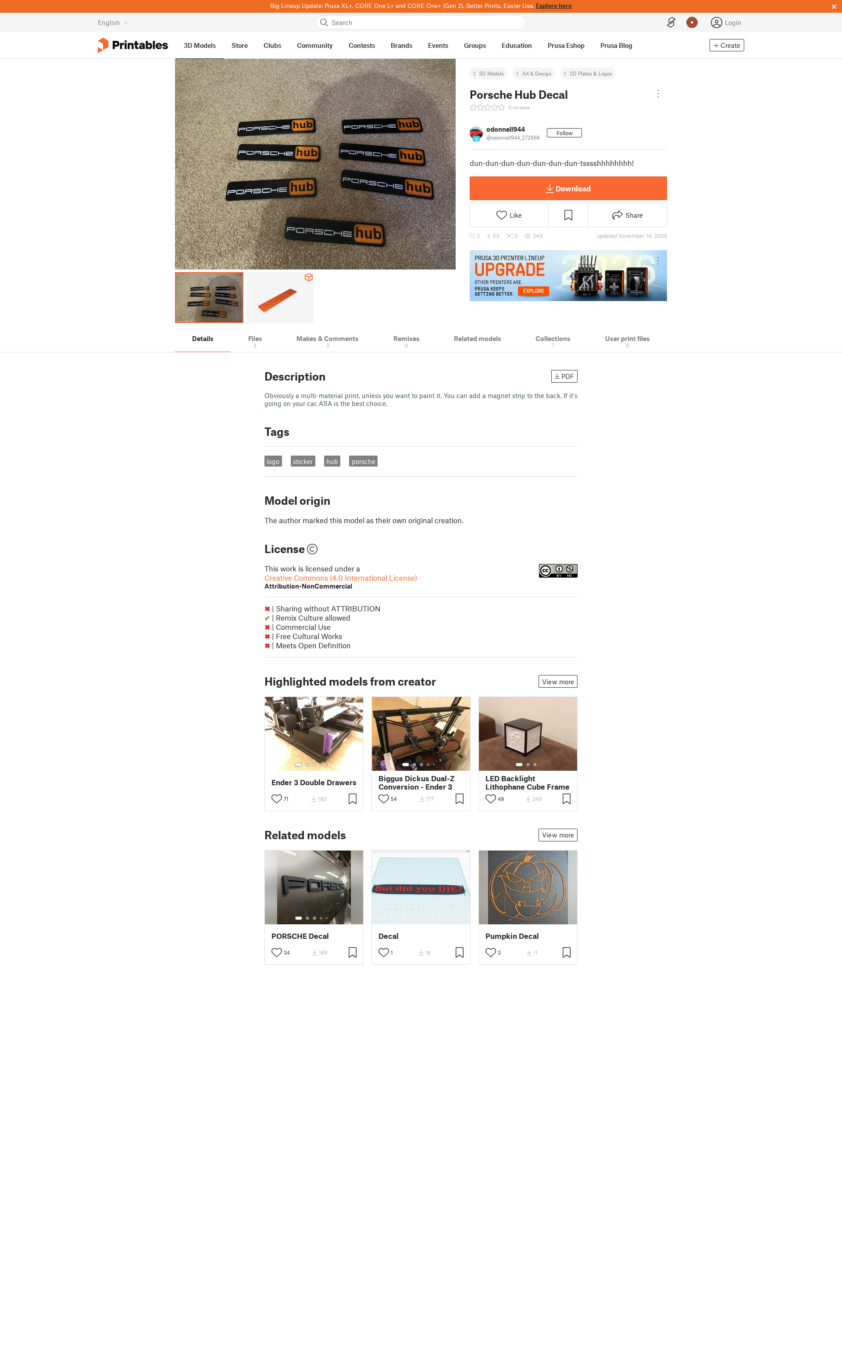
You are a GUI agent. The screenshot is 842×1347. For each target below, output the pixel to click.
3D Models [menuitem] (200, 45)
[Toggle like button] (276, 799)
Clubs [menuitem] (272, 45)
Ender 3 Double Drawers (314, 782)
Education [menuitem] (517, 45)
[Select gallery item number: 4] (321, 764)
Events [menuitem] (438, 45)
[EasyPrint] (671, 22)
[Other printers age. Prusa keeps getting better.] (568, 275)
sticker (303, 461)
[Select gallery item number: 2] (307, 764)
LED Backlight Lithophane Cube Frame (527, 782)
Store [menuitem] (240, 45)
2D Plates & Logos (591, 73)
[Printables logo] (133, 45)
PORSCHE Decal (300, 936)
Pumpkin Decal (512, 936)
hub (332, 461)
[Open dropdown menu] (658, 93)
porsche (363, 461)
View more (558, 682)
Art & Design (537, 73)
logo (273, 461)
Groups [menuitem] (475, 45)
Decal (388, 936)
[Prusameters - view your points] (692, 22)
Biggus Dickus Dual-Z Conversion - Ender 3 (416, 782)
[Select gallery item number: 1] (298, 764)
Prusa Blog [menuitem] (616, 45)
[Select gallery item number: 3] (314, 764)
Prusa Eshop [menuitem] (566, 45)
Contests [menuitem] (362, 45)
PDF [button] (567, 376)
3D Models (491, 73)
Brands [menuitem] (401, 45)
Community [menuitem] (315, 45)
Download (573, 188)
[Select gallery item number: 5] (327, 764)
